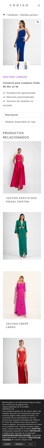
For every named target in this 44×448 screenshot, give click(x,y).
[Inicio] (4, 14)
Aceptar (7, 444)
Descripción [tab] (11, 115)
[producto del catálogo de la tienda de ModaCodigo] (22, 167)
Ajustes (30, 444)
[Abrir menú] (39, 5)
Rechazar (19, 444)
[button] (38, 22)
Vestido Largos (15, 77)
